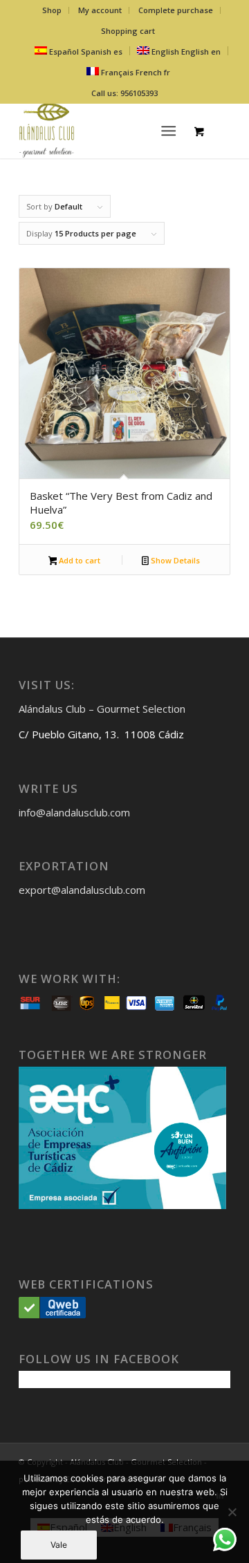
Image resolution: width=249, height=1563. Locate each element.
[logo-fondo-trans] (103, 130)
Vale (58, 1544)
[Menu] (169, 130)
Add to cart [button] (78, 560)
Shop (52, 10)
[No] (232, 1512)
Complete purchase (175, 10)
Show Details (174, 560)
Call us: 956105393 (124, 93)
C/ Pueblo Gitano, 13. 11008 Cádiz (101, 734)
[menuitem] (52, 10)
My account (100, 10)
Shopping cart (128, 31)
